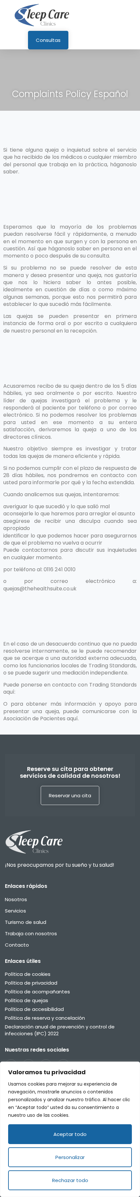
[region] (70, 1129)
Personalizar (70, 1157)
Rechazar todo (70, 1180)
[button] (132, 15)
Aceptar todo (70, 1134)
